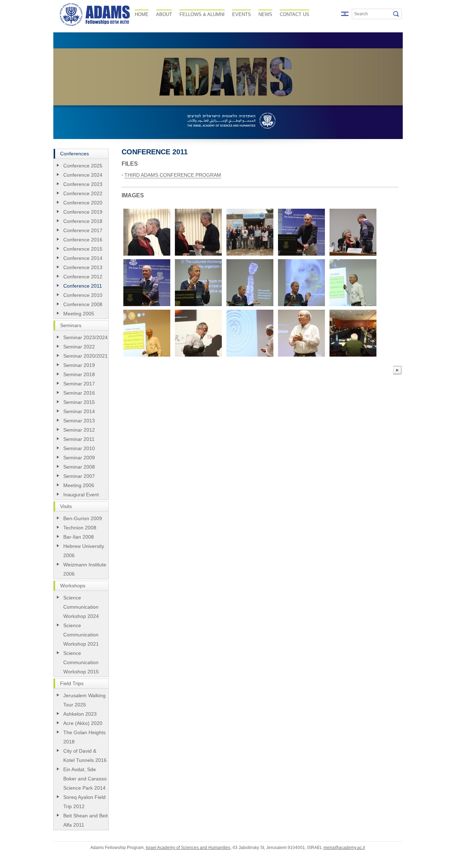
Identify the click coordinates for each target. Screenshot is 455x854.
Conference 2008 (82, 304)
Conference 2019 (82, 212)
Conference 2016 (82, 239)
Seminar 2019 (79, 365)
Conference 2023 (82, 184)
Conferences (74, 153)
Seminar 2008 (79, 467)
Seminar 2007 (79, 476)
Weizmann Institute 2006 (84, 569)
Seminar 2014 (79, 411)
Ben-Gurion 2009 (82, 518)
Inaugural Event (81, 494)
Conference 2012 (82, 276)
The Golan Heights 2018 (84, 737)
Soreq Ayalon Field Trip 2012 (84, 801)
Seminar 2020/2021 (85, 356)
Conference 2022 (82, 193)
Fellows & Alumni (202, 14)
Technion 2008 (79, 527)
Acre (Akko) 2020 (82, 723)
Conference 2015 (82, 249)
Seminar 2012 (79, 430)
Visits (66, 506)
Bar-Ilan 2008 (78, 537)
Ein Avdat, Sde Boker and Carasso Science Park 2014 (85, 779)
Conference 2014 (82, 258)
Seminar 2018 (79, 374)
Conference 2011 (82, 286)
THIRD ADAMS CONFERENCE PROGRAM (172, 175)
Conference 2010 (82, 295)
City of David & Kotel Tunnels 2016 (85, 755)
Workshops (72, 585)
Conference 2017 (82, 230)
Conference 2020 (82, 203)
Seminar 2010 (79, 448)
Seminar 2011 (79, 439)
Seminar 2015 (79, 402)
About (164, 14)
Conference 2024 (82, 175)
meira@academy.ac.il (344, 847)
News (265, 14)
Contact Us (294, 14)
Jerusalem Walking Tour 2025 (84, 700)
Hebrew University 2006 (83, 550)
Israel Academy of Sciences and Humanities (188, 847)
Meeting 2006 (78, 485)
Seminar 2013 (79, 420)
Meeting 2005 (78, 313)
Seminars (70, 325)
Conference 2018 (82, 221)
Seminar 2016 (79, 393)
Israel (345, 14)
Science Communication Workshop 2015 (81, 662)
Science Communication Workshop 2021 (81, 635)
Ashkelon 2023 (80, 714)
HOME (142, 14)
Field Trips (72, 683)
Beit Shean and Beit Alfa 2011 (85, 820)
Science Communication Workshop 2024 (81, 607)
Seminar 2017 (79, 383)
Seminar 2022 (79, 346)
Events (241, 14)
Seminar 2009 (79, 457)
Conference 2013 (82, 267)
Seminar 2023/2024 (85, 337)
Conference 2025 (82, 166)
